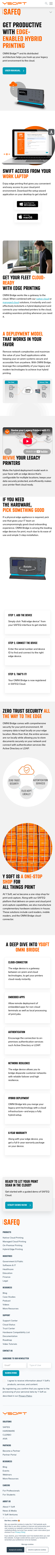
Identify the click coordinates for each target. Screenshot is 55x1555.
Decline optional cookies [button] (37, 1549)
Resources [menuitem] (7, 1287)
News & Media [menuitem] (10, 1511)
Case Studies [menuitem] (9, 1297)
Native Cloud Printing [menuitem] (13, 1238)
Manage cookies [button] (27, 1544)
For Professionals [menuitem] (11, 1491)
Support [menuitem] (6, 1315)
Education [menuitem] (7, 1273)
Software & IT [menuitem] (9, 1265)
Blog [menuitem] (5, 1293)
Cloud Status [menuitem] (9, 1325)
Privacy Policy (20, 1532)
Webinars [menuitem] (7, 1475)
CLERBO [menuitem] (7, 1435)
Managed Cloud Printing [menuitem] (14, 1242)
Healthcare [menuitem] (8, 1269)
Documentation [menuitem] (10, 1336)
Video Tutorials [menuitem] (10, 1344)
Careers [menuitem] (6, 1485)
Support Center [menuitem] (10, 1321)
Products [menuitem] (7, 1232)
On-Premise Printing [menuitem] (12, 1246)
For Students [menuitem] (9, 1495)
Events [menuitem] (6, 1471)
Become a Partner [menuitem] (11, 1451)
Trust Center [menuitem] (9, 1329)
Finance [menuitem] (6, 1277)
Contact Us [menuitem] (8, 1350)
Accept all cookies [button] (15, 1549)
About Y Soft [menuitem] (9, 1507)
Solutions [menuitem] (7, 1421)
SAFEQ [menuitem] (6, 1427)
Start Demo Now (17, 1205)
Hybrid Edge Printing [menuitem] (13, 1249)
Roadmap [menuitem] (7, 1340)
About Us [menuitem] (7, 1501)
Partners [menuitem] (7, 1445)
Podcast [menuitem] (7, 1301)
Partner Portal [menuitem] (9, 1455)
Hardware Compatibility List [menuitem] (16, 1332)
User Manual (12, 71)
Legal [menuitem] (5, 1281)
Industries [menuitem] (7, 1256)
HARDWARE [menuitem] (9, 1431)
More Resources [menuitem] (11, 1309)
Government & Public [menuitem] (13, 1262)
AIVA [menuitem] (5, 1439)
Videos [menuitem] (6, 1305)
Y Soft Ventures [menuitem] (10, 1515)
